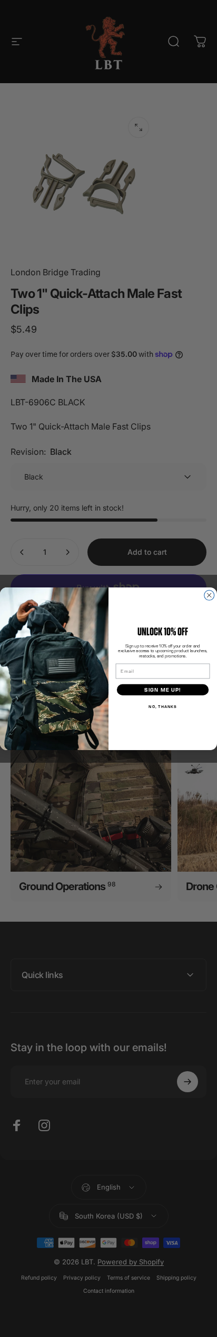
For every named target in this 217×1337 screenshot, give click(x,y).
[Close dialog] (209, 595)
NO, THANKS (162, 706)
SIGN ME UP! (162, 689)
